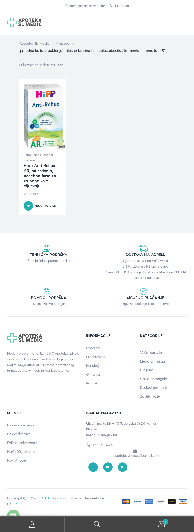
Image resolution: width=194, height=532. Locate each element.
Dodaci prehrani (153, 387)
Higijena (146, 370)
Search (97, 524)
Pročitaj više (45, 206)
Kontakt (92, 383)
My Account (32, 524)
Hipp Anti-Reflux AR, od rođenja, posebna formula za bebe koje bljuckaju (40, 176)
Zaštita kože (150, 396)
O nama (93, 374)
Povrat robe (16, 460)
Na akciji (93, 365)
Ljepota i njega (152, 361)
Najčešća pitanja (21, 451)
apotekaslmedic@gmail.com (137, 455)
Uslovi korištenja (20, 425)
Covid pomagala (153, 379)
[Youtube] (108, 467)
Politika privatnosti (22, 442)
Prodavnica (95, 357)
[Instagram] (122, 467)
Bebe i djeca (32, 155)
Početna (93, 348)
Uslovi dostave (19, 434)
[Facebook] (93, 467)
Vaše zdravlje (151, 352)
